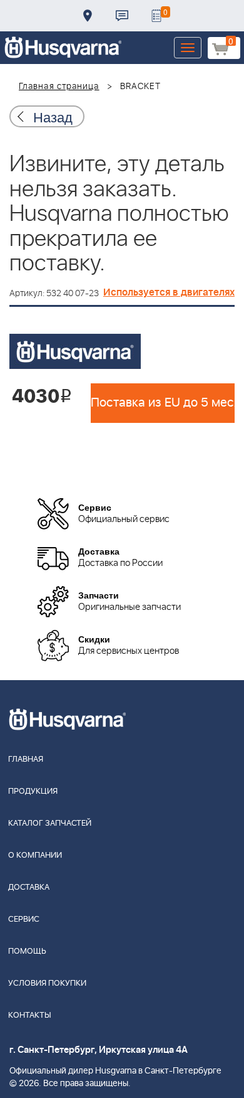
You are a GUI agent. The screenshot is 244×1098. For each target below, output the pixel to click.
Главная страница (59, 86)
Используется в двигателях (169, 292)
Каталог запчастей (49, 823)
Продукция (33, 791)
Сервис (23, 919)
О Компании (35, 855)
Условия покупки (47, 983)
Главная (25, 759)
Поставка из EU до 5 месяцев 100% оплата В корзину (163, 402)
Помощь (27, 951)
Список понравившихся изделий (156, 15)
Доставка (87, 15)
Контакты (122, 15)
